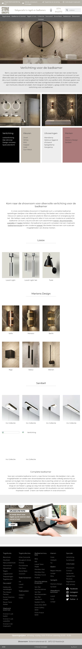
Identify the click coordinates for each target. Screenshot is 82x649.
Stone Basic (58, 16)
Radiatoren (67, 16)
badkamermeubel (15, 225)
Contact (41, 19)
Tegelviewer (6, 16)
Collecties (41, 16)
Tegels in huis (31, 16)
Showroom (76, 16)
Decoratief (49, 16)
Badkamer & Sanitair (19, 16)
